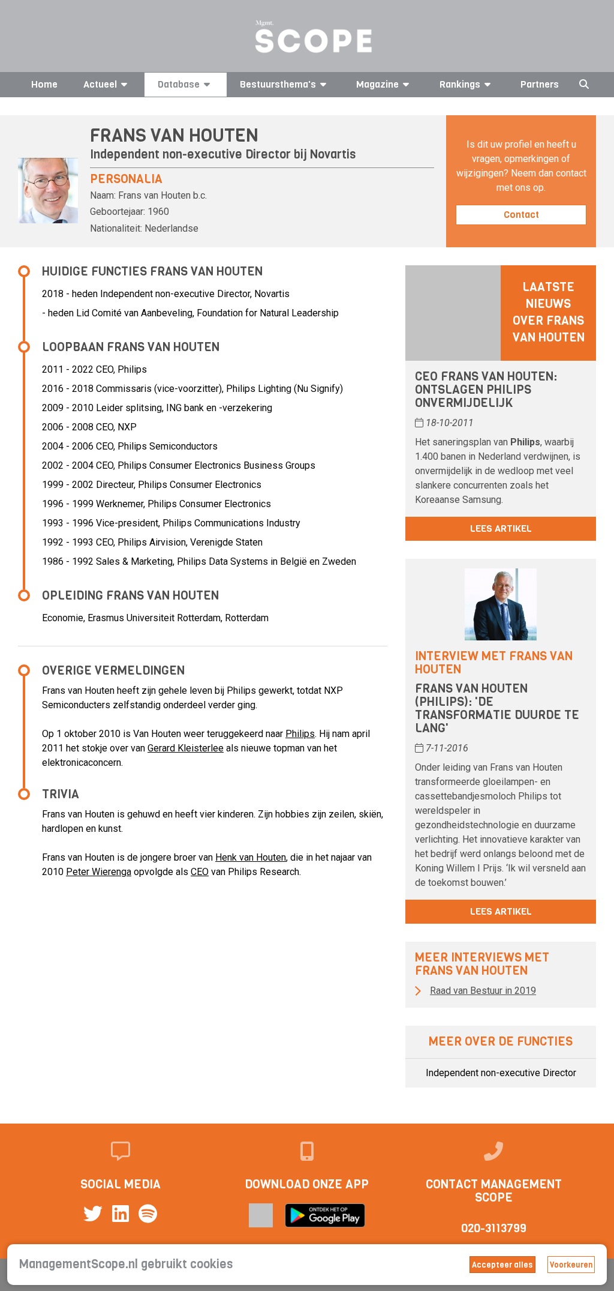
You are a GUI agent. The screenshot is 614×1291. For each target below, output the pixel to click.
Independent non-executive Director (501, 1073)
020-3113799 (493, 1228)
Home (44, 84)
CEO (200, 871)
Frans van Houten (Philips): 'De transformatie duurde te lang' (497, 708)
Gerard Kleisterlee (186, 748)
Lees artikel (501, 528)
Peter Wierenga (98, 871)
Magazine (377, 84)
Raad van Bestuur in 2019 (483, 990)
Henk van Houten (250, 857)
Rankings (460, 84)
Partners (539, 84)
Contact (521, 214)
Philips (300, 733)
